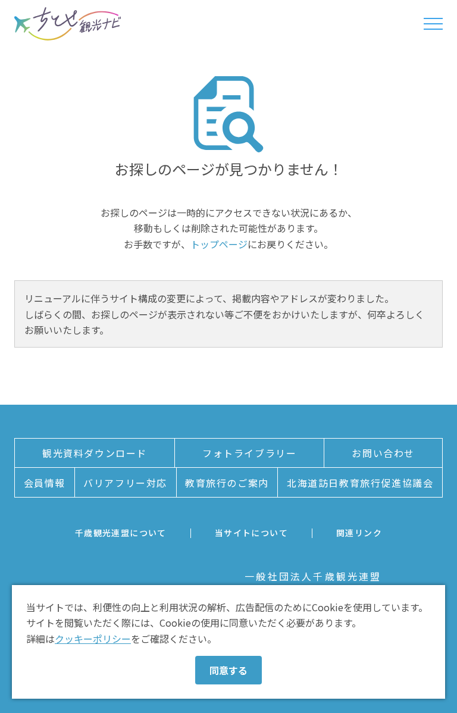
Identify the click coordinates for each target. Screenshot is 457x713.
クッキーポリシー (93, 638)
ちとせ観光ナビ (67, 23)
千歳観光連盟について (121, 533)
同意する (228, 670)
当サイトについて (251, 533)
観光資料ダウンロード (94, 453)
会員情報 (44, 483)
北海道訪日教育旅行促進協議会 (360, 483)
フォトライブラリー (249, 453)
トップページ (219, 244)
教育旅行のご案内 (227, 483)
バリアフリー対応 (125, 483)
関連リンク (359, 533)
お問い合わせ (383, 453)
